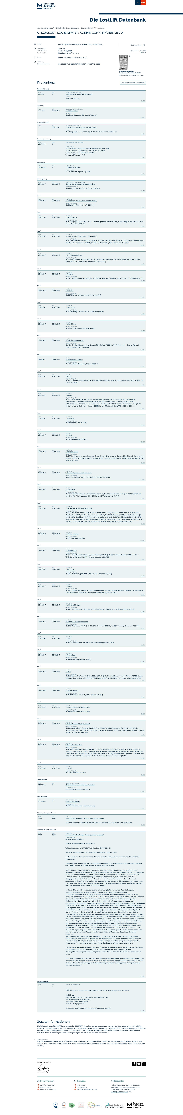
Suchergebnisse (87, 28)
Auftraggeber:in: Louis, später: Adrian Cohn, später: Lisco (80, 44)
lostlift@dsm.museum (119, 1092)
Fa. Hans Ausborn (72, 534)
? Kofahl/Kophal (71, 452)
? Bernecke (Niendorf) (73, 745)
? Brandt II (69, 291)
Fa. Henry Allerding (72, 167)
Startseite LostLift (47, 28)
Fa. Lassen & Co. (71, 111)
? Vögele (68, 586)
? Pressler (69, 274)
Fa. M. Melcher (71, 550)
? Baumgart (70, 307)
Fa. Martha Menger (72, 605)
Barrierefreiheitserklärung (87, 1089)
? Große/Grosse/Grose (73, 255)
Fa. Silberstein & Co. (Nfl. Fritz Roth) (79, 94)
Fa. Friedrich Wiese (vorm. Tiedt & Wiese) (81, 127)
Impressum (81, 1085)
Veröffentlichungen (47, 1085)
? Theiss (68, 768)
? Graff (68, 638)
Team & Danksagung (48, 1089)
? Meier (68, 672)
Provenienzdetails (133, 83)
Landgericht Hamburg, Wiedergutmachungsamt (84, 818)
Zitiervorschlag (136, 45)
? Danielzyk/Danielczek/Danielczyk (78, 508)
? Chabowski (70, 489)
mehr (143, 101)
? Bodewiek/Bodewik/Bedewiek (77, 707)
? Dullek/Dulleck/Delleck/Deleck (77, 724)
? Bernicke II (70, 569)
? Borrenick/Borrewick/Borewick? (78, 473)
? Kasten (68, 395)
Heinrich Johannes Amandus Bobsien (80, 184)
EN (138, 2)
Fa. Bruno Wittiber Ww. (74, 341)
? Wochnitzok (70, 655)
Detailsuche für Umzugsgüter (67, 28)
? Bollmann (69, 418)
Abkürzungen (45, 1087)
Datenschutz (82, 1087)
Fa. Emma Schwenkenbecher (76, 622)
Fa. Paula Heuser (72, 690)
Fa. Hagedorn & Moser (74, 360)
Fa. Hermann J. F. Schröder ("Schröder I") (81, 236)
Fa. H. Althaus (70, 324)
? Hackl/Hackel (71, 217)
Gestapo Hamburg (72, 801)
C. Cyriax (68, 435)
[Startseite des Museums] (38, 28)
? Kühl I (68, 376)
